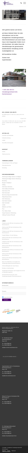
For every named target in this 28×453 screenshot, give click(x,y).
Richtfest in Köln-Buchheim (8, 268)
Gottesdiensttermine (6, 165)
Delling (3, 184)
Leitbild (3, 140)
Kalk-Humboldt (5, 202)
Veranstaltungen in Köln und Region (9, 163)
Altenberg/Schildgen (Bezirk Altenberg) (11, 178)
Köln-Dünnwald (5, 192)
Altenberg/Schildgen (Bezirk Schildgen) (11, 176)
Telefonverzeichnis (6, 154)
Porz (3, 209)
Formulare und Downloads (7, 135)
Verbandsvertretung (6, 137)
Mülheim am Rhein (6, 206)
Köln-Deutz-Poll (6, 190)
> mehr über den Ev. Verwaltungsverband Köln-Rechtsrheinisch (10, 92)
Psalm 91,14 (23, 118)
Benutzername (5, 285)
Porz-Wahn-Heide (6, 211)
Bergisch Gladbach (6, 182)
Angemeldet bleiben (8, 297)
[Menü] (24, 3)
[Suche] (20, 3)
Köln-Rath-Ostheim (6, 200)
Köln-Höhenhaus (6, 198)
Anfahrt (3, 151)
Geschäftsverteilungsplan (7, 142)
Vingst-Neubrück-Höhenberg (9, 213)
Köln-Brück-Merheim (7, 186)
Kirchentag (4, 167)
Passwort (4, 291)
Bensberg (4, 180)
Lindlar (3, 204)
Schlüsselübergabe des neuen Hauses (10, 265)
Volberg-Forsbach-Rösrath (8, 215)
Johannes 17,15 (22, 126)
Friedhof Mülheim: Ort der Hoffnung (9, 235)
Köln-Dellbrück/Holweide (8, 188)
